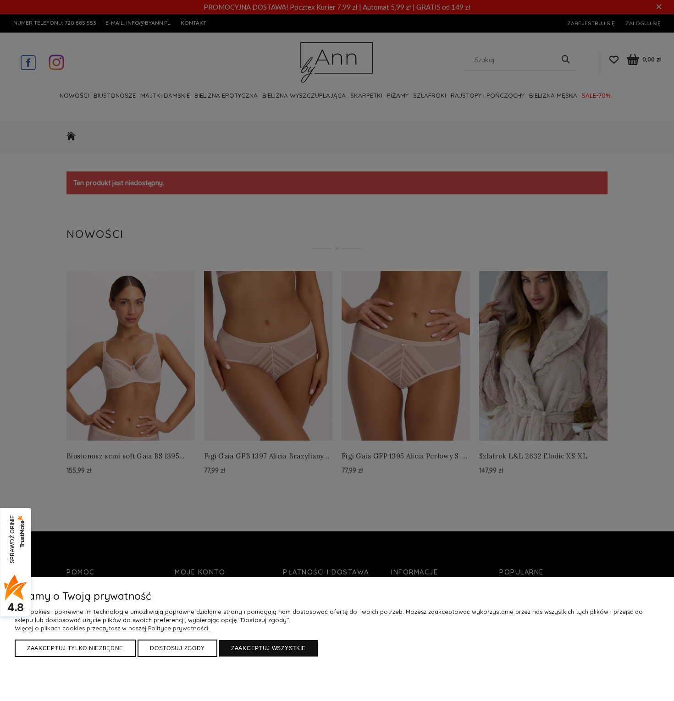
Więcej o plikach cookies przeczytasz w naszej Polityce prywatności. (112, 628)
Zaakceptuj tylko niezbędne (75, 648)
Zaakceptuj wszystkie (268, 648)
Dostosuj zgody (177, 648)
